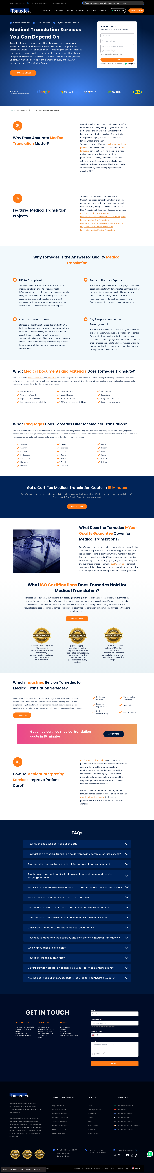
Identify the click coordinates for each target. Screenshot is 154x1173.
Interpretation (58, 10)
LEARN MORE (22, 715)
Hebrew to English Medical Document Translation (102, 223)
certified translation (36, 378)
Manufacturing (93, 1126)
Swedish (23, 465)
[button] (93, 1035)
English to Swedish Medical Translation (97, 230)
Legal (90, 1106)
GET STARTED (113, 734)
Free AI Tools (91, 10)
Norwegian (24, 462)
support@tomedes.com (17, 3)
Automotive (92, 1129)
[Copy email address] (27, 3)
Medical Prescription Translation (94, 213)
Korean (104, 448)
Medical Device (66, 391)
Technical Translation (59, 1122)
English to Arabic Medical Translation (96, 226)
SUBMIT (114, 1063)
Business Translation (59, 1126)
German (23, 448)
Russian (64, 455)
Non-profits (127, 705)
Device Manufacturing (102, 712)
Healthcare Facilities (100, 698)
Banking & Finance (94, 1110)
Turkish (104, 455)
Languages (80, 10)
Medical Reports (67, 395)
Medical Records (26, 391)
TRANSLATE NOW (23, 73)
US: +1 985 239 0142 (41, 3)
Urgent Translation (58, 1133)
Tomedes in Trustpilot (125, 1106)
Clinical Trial (106, 391)
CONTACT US (77, 506)
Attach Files (109, 50)
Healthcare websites (69, 398)
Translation (46, 10)
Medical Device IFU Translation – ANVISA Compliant (103, 216)
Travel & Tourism (94, 1133)
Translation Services (63, 1097)
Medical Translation (59, 1110)
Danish (104, 458)
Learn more (77, 618)
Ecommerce (92, 1114)
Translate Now (136, 10)
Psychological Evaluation (30, 398)
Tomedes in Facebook (125, 1114)
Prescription (106, 395)
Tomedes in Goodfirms (125, 1129)
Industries (93, 1097)
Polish (63, 458)
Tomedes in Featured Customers (128, 1126)
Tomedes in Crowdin (124, 1122)
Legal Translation (58, 1106)
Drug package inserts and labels (33, 402)
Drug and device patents (111, 398)
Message (97, 1047)
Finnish (63, 462)
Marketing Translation (60, 1118)
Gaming (90, 1118)
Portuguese (25, 455)
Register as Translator (92, 1168)
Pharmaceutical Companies (129, 698)
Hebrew (104, 462)
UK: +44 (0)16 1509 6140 (59, 3)
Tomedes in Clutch (124, 1118)
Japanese (64, 448)
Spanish (23, 444)
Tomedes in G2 (122, 1110)
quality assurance (118, 564)
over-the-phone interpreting (92, 797)
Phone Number (96, 1031)
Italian (103, 451)
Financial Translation (59, 1114)
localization (51, 378)
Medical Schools (129, 712)
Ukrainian (64, 465)
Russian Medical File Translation (94, 220)
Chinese (23, 451)
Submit (117, 60)
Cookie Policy (35, 1169)
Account (77, 1168)
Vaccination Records (28, 395)
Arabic (103, 444)
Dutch (63, 451)
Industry (70, 10)
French (63, 444)
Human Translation (59, 1129)
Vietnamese (25, 458)
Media (90, 1122)
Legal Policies (109, 1168)
